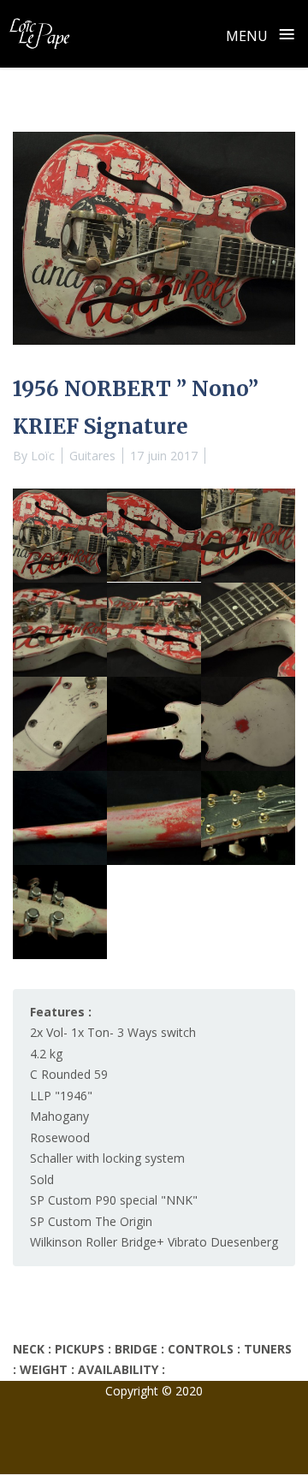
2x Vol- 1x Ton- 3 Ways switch (113, 1032)
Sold (42, 1179)
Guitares (92, 455)
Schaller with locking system (107, 1158)
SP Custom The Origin (91, 1221)
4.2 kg (46, 1054)
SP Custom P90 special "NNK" (114, 1200)
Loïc (43, 455)
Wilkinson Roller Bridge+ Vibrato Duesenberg (154, 1242)
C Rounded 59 (69, 1074)
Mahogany (59, 1116)
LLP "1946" (61, 1095)
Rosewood (60, 1137)
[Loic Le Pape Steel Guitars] (39, 33)
